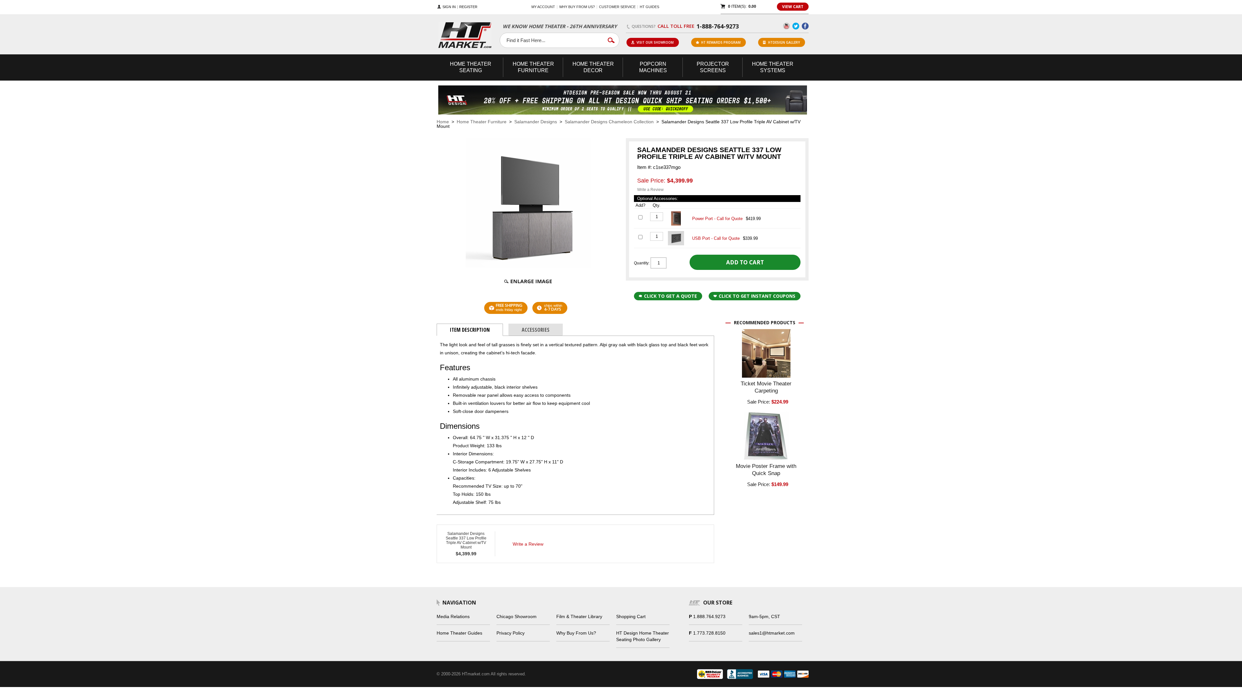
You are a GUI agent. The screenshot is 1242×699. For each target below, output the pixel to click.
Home (443, 121)
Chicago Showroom (516, 616)
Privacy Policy (510, 633)
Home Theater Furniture (482, 121)
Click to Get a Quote (670, 296)
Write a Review (650, 189)
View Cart (792, 6)
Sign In (449, 7)
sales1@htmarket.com (772, 633)
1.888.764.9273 (709, 616)
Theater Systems (772, 67)
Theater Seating (470, 67)
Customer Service (617, 7)
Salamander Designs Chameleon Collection (609, 121)
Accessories (536, 329)
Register (468, 7)
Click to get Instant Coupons (757, 296)
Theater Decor (593, 67)
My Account (543, 7)
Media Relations (453, 616)
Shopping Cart (631, 616)
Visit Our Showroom (655, 42)
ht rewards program (721, 42)
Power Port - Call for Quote (717, 218)
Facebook (805, 26)
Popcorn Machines (653, 67)
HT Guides (649, 7)
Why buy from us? (577, 7)
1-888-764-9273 (717, 26)
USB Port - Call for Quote (716, 238)
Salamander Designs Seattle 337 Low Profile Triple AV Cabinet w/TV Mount (466, 540)
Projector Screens (713, 67)
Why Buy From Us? (576, 633)
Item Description (470, 329)
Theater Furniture (533, 67)
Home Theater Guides (459, 633)
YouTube (786, 26)
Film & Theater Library (579, 616)
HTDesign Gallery (784, 42)
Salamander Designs (535, 121)
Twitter (795, 26)
